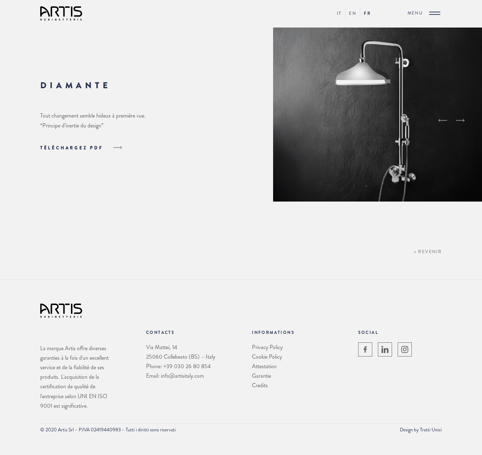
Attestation (264, 366)
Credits (260, 385)
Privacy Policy (267, 347)
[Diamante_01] (377, 200)
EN (352, 13)
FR (367, 13)
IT (339, 13)
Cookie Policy (267, 357)
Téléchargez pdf (73, 148)
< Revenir (428, 252)
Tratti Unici (431, 429)
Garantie (261, 376)
